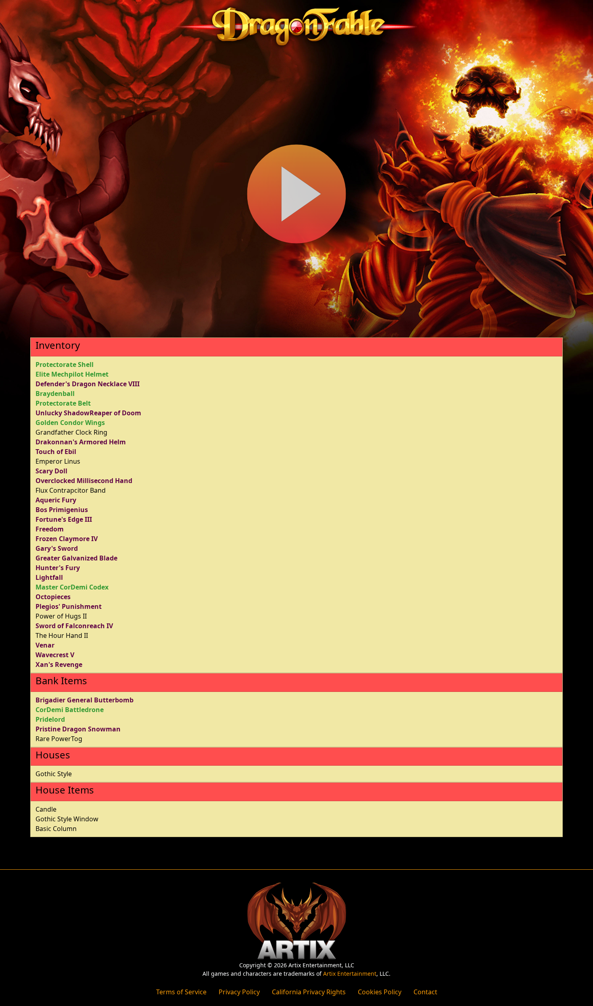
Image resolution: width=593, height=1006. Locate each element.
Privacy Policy (239, 991)
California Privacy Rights (309, 991)
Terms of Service (181, 991)
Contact (425, 991)
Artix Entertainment (349, 973)
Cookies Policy (379, 991)
